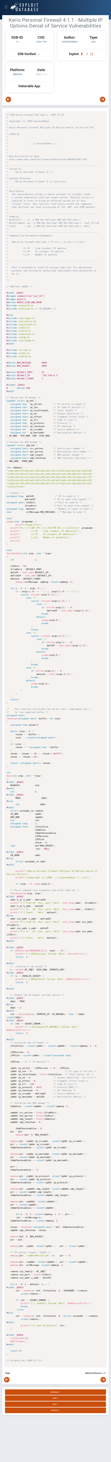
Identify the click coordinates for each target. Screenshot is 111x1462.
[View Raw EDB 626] (92, 54)
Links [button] (54, 1398)
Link (104, 1373)
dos (93, 42)
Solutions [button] (55, 1410)
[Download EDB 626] (82, 54)
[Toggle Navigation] (7, 7)
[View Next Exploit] (102, 99)
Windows (17, 74)
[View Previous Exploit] (8, 99)
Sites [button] (55, 1404)
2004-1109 (41, 42)
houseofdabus (69, 42)
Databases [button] (54, 1392)
